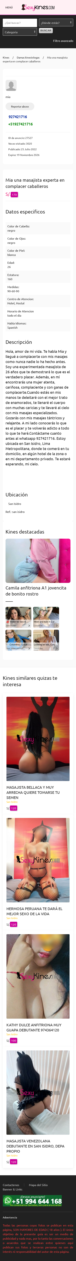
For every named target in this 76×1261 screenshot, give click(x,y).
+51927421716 (20, 124)
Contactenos (11, 1185)
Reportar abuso (20, 106)
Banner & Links (12, 1189)
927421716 (18, 116)
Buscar (45, 30)
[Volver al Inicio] (38, 7)
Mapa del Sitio (38, 1185)
